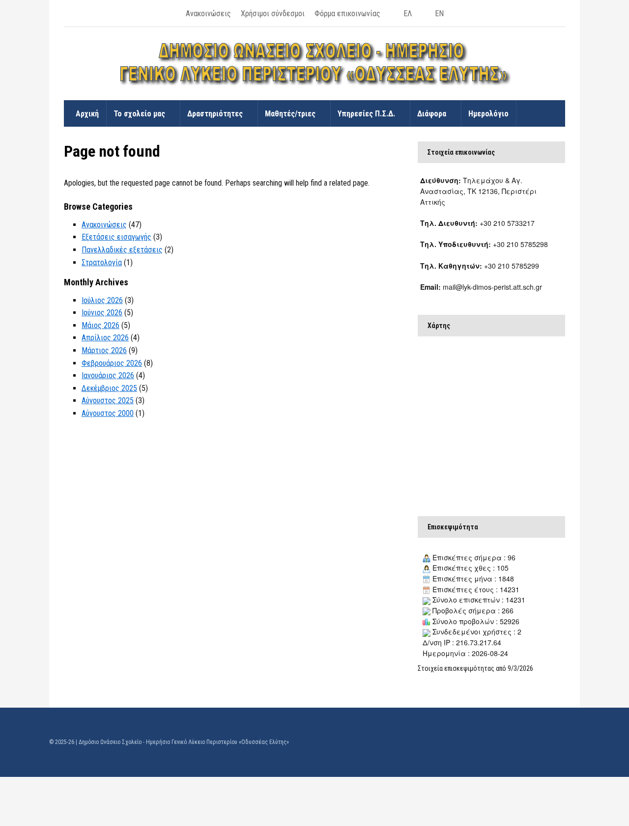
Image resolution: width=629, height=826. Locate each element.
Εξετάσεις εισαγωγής (116, 237)
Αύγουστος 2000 (108, 413)
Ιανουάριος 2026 (108, 375)
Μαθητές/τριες (290, 113)
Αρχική (87, 113)
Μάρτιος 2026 (104, 350)
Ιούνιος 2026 (102, 312)
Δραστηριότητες (215, 113)
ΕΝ (439, 13)
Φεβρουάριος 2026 (112, 363)
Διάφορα (431, 113)
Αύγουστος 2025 (108, 400)
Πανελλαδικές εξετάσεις (122, 249)
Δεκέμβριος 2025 (109, 388)
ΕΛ (407, 13)
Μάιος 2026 (100, 325)
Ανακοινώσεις (208, 13)
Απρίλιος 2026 (105, 337)
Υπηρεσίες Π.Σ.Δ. (366, 113)
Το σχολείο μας (139, 113)
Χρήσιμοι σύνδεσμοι (273, 13)
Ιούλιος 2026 (102, 300)
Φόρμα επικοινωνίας (347, 13)
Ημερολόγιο (488, 113)
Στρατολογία (102, 262)
